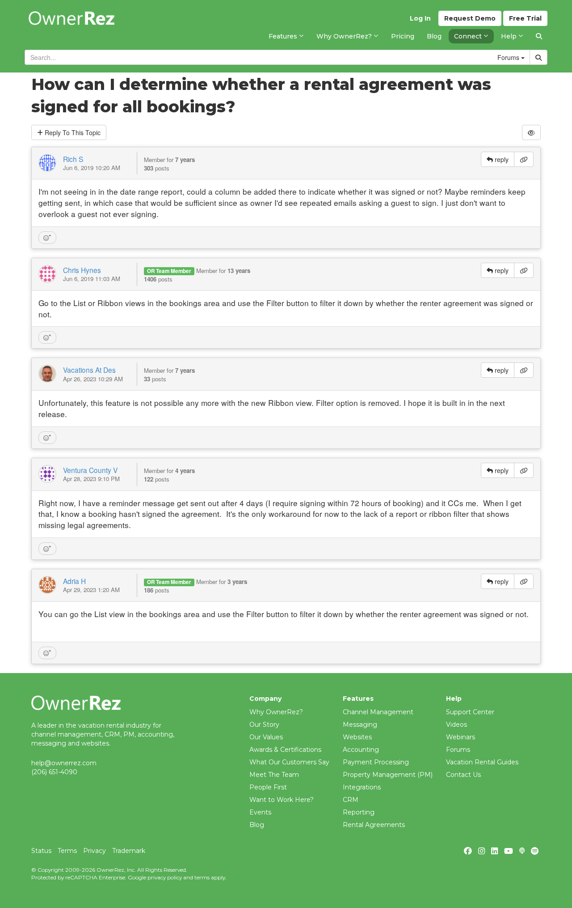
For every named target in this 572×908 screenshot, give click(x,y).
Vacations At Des (89, 370)
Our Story (264, 724)
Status (41, 851)
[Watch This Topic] (531, 132)
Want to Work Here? (281, 800)
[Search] (538, 36)
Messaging (360, 724)
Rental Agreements (374, 825)
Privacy (94, 851)
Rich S (73, 159)
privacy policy (164, 877)
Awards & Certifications (285, 750)
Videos (456, 724)
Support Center (470, 712)
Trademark (128, 851)
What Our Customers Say (289, 762)
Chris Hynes (82, 270)
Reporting (358, 812)
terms (202, 877)
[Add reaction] (47, 237)
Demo (470, 18)
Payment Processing (376, 762)
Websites (357, 737)
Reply (72, 132)
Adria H (74, 581)
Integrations (362, 787)
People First (268, 787)
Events (260, 812)
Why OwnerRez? (276, 712)
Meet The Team (274, 775)
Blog (256, 825)
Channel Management (378, 712)
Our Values (266, 737)
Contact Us (463, 775)
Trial (525, 18)
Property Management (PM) (388, 775)
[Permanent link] (524, 159)
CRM (350, 800)
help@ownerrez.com (64, 763)
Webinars (460, 737)
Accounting (361, 750)
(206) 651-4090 (54, 772)
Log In (420, 18)
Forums (458, 750)
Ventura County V (90, 470)
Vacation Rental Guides (482, 762)
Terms (67, 851)
